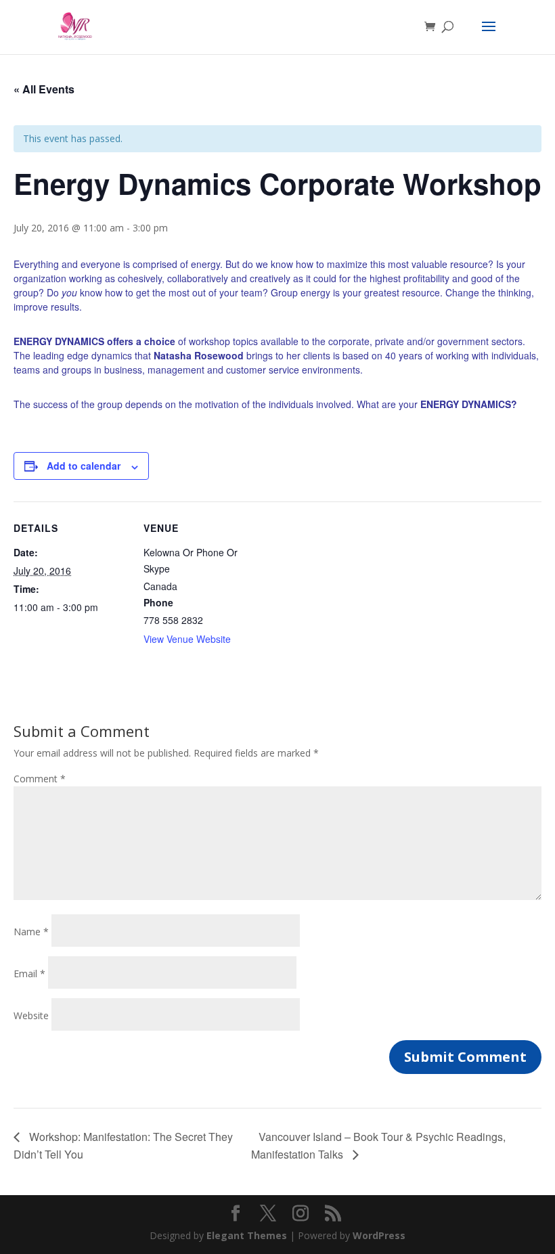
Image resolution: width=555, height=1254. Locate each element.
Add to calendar (83, 465)
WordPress (379, 1235)
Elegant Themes (246, 1235)
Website (31, 1015)
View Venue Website (187, 639)
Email (29, 973)
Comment (40, 778)
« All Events (44, 89)
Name (31, 931)
